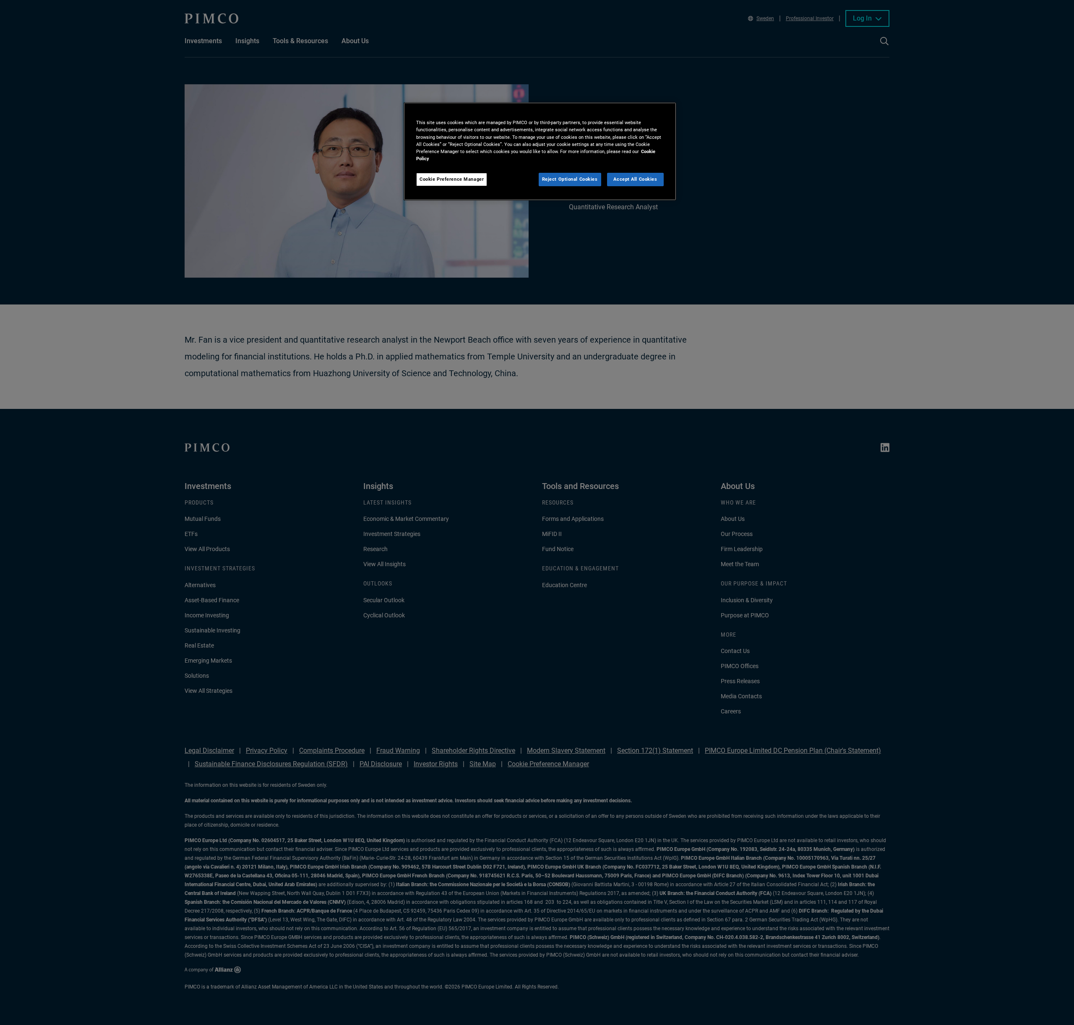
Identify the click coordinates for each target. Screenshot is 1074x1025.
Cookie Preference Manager (452, 179)
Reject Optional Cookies (570, 179)
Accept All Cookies (635, 179)
